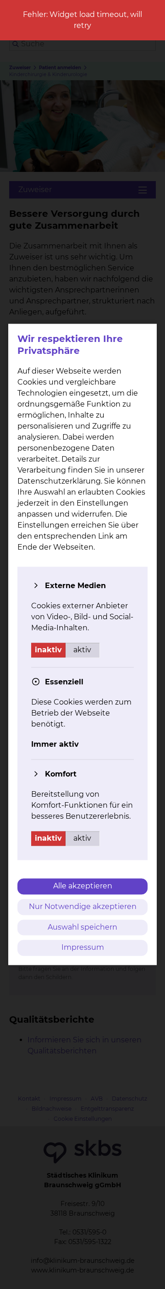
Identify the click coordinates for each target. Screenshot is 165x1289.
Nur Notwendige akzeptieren (83, 906)
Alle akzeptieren (82, 885)
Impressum (82, 947)
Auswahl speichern (82, 927)
